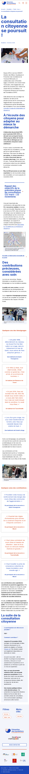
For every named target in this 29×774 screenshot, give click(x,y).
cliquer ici (7, 649)
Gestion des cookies (6, 771)
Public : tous (16, 9)
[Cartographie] (23, 3)
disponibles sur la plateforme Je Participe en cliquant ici (13, 226)
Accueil (3, 9)
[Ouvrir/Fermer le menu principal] (26, 3)
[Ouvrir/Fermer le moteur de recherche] (19, 3)
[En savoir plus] (6, 755)
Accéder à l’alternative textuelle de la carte (13, 256)
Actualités (9, 9)
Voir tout (6, 714)
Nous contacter (14, 744)
